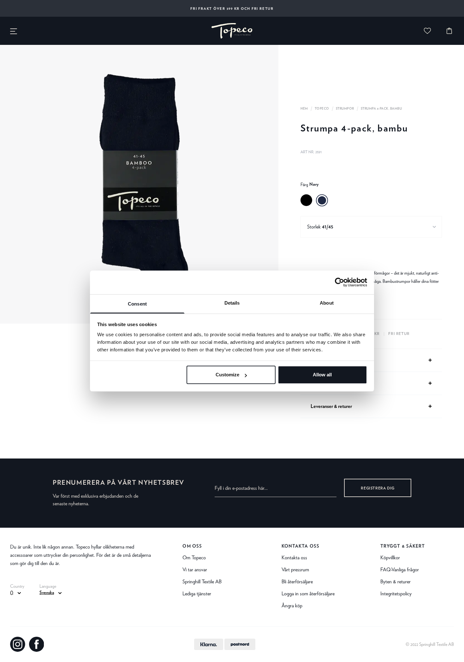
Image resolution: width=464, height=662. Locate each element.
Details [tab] (232, 303)
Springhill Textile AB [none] (202, 582)
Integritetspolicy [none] (396, 594)
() (11, 593)
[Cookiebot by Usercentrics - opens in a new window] (339, 282)
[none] (231, 31)
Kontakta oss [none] (300, 546)
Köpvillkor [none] (390, 558)
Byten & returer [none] (395, 582)
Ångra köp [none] (292, 606)
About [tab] (327, 303)
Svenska (46, 593)
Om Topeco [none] (194, 558)
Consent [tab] (137, 304)
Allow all (322, 375)
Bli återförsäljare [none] (297, 582)
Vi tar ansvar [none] (194, 570)
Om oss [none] (192, 546)
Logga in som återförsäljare (308, 594)
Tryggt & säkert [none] (402, 546)
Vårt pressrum (295, 570)
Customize (227, 375)
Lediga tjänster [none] (196, 594)
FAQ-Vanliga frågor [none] (399, 570)
